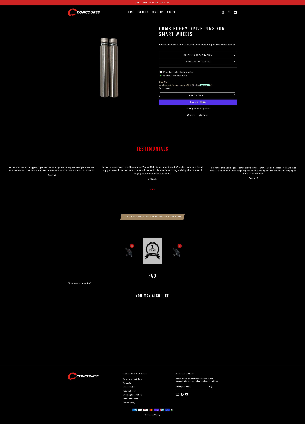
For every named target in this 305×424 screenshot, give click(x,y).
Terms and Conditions (132, 379)
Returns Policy (129, 391)
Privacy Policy (129, 387)
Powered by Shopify (152, 415)
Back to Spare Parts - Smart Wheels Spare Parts (154, 216)
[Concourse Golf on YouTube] (186, 394)
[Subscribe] (210, 386)
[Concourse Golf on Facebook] (182, 394)
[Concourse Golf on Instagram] (177, 394)
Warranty (127, 383)
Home (131, 12)
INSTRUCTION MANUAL (198, 61)
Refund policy (129, 403)
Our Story (158, 12)
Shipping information (198, 55)
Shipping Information (132, 395)
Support (172, 12)
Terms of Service (130, 399)
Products (142, 12)
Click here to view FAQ (79, 283)
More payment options (198, 108)
